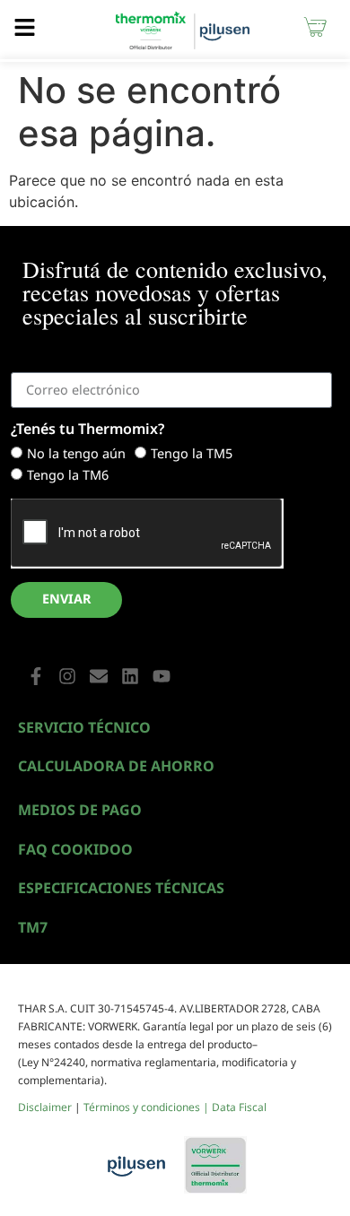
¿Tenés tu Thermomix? (87, 430)
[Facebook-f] (35, 676)
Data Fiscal (239, 1107)
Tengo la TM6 (68, 474)
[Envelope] (98, 676)
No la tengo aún (76, 453)
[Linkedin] (130, 676)
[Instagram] (67, 676)
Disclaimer (45, 1107)
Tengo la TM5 (191, 453)
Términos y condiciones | (147, 1107)
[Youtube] (161, 676)
